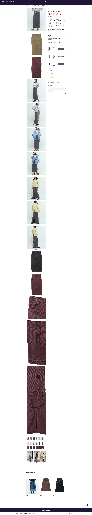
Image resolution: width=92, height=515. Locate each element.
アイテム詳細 (50, 70)
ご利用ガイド (17, 513)
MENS (7, 1)
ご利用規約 (21, 513)
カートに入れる (61, 48)
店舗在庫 (54, 57)
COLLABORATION (11, 1)
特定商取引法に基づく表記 (31, 513)
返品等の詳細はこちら (61, 42)
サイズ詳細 (50, 85)
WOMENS (3, 1)
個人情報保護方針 (25, 513)
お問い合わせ (36, 513)
